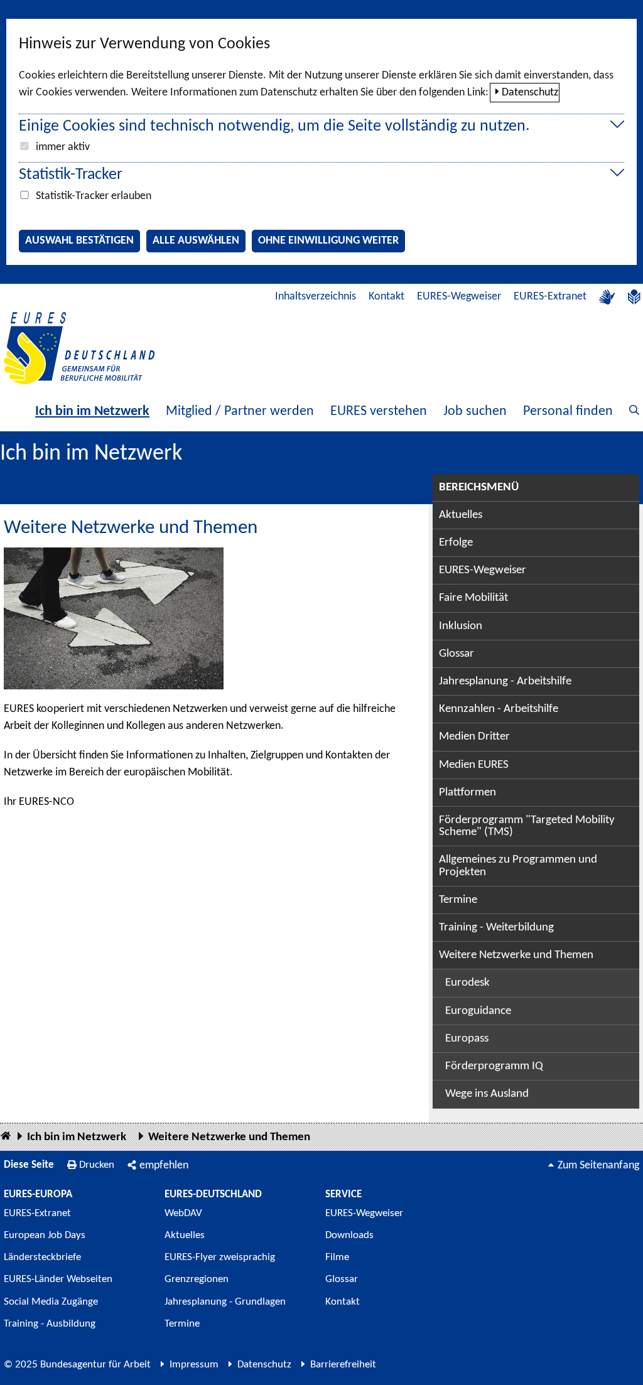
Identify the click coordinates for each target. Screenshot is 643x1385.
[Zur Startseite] (79, 348)
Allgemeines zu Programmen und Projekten (518, 866)
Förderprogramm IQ (494, 1066)
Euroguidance (478, 1011)
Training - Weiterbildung (496, 928)
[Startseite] (6, 1136)
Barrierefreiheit (343, 1364)
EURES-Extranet (550, 297)
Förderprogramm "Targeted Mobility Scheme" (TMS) (527, 826)
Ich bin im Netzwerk (92, 411)
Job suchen (475, 411)
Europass (467, 1039)
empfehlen (163, 1166)
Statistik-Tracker (70, 174)
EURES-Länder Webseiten (58, 1279)
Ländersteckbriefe (42, 1257)
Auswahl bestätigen (79, 241)
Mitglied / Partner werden (240, 411)
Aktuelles (460, 515)
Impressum (194, 1364)
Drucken (96, 1165)
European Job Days (44, 1235)
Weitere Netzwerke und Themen (516, 955)
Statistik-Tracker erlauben (93, 196)
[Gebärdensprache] (607, 297)
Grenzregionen (197, 1279)
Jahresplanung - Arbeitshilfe (505, 681)
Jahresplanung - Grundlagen (225, 1301)
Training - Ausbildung (49, 1323)
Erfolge (456, 543)
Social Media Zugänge (51, 1301)
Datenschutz (530, 93)
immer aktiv (63, 147)
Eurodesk (467, 983)
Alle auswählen (196, 241)
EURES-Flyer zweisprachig (220, 1257)
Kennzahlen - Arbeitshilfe (498, 709)
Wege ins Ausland (487, 1094)
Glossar (456, 654)
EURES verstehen (378, 411)
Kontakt (386, 297)
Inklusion (460, 626)
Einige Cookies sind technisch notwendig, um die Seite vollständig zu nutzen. (274, 126)
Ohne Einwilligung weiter (328, 241)
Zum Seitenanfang (598, 1166)
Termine (458, 900)
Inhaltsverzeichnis (315, 297)
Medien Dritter (474, 737)
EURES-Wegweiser (459, 297)
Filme (337, 1257)
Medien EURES (474, 765)
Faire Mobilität (473, 598)
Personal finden (568, 411)
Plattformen (467, 793)
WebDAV (183, 1213)
